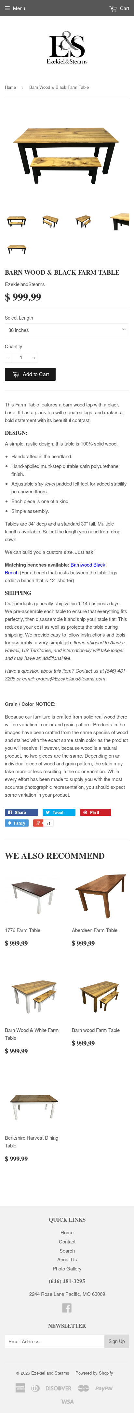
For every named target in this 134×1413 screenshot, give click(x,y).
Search (67, 1250)
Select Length (19, 317)
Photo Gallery (67, 1268)
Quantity (13, 346)
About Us (67, 1259)
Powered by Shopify (94, 1373)
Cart (124, 8)
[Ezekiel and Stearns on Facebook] (67, 1309)
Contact (67, 1241)
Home (10, 87)
